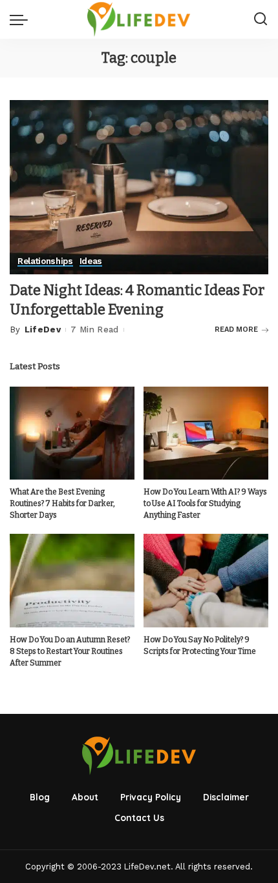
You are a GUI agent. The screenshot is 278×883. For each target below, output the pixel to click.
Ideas (91, 261)
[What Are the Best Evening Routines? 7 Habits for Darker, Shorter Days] (72, 433)
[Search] (260, 19)
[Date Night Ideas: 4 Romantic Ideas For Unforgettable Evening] (139, 186)
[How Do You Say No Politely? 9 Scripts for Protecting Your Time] (206, 580)
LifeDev (43, 329)
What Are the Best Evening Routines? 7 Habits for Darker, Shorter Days (62, 503)
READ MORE (236, 329)
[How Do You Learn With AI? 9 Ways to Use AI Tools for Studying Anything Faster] (206, 433)
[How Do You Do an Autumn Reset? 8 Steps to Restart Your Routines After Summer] (72, 580)
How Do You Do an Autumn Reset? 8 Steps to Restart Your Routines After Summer (70, 651)
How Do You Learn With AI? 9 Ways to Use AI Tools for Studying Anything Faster (205, 503)
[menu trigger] (22, 19)
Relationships (45, 261)
